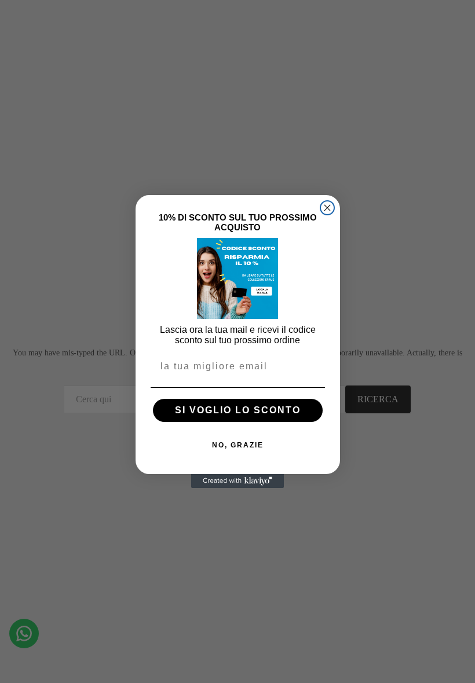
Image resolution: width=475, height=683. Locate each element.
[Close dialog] (327, 208)
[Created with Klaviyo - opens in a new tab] (237, 481)
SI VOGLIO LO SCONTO (238, 410)
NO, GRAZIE (238, 445)
